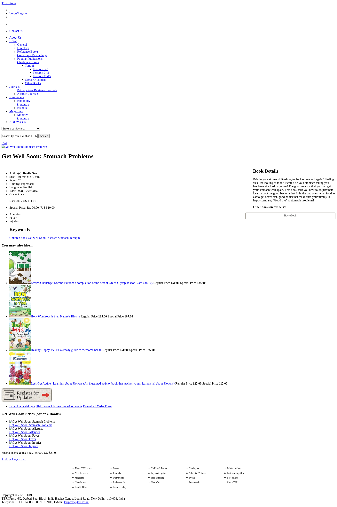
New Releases (81, 473)
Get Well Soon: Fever (22, 439)
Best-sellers (232, 477)
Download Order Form (97, 406)
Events (192, 477)
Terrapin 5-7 (40, 69)
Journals (14, 86)
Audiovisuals (17, 121)
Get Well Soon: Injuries (23, 446)
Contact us (15, 31)
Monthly (22, 114)
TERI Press (9, 3)
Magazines (16, 111)
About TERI (232, 482)
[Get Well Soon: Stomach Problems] (24, 146)
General (22, 44)
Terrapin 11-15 (42, 76)
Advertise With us (197, 473)
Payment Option (158, 473)
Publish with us (234, 468)
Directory (23, 48)
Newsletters (16, 97)
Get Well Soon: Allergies (24, 432)
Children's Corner (28, 62)
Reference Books (27, 51)
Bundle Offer (81, 487)
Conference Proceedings (32, 55)
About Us (15, 37)
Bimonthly (23, 100)
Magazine (79, 477)
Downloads (194, 482)
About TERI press (83, 468)
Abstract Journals (27, 93)
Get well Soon (36, 237)
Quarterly (23, 104)
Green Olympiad (35, 79)
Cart (4, 143)
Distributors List (46, 406)
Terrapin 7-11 (41, 72)
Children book (18, 237)
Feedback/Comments (69, 406)
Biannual (22, 107)
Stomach (63, 237)
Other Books (33, 83)
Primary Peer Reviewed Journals (37, 90)
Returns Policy (120, 487)
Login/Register (18, 13)
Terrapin (30, 65)
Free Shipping (157, 477)
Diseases (51, 237)
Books (13, 41)
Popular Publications (30, 58)
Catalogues (194, 468)
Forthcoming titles (235, 473)
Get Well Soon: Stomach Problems (30, 425)
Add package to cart (14, 459)
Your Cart (155, 482)
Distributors (118, 477)
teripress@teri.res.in (76, 502)
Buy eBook (290, 215)
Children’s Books (159, 468)
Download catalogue (22, 406)
